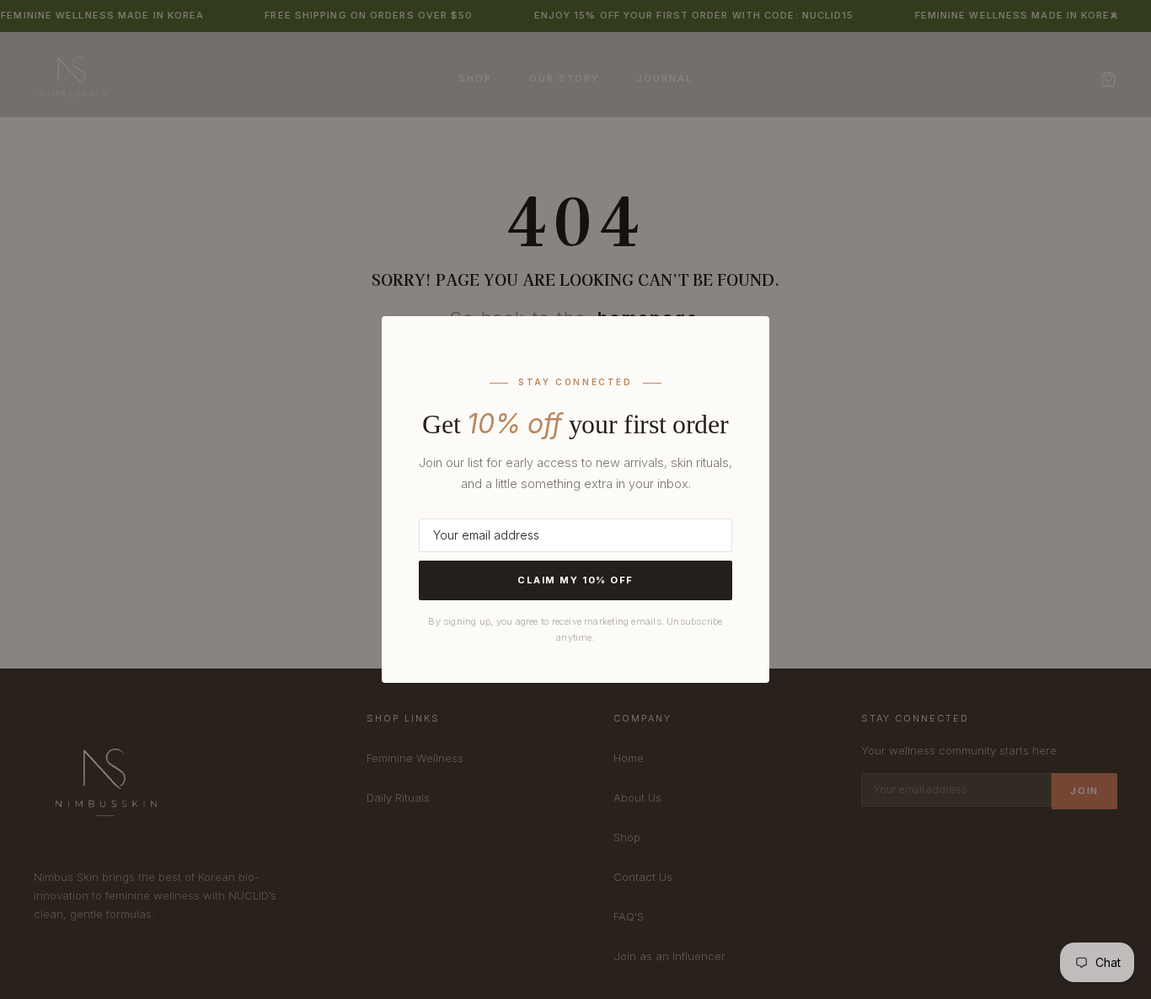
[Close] (733, 348)
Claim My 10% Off (575, 580)
